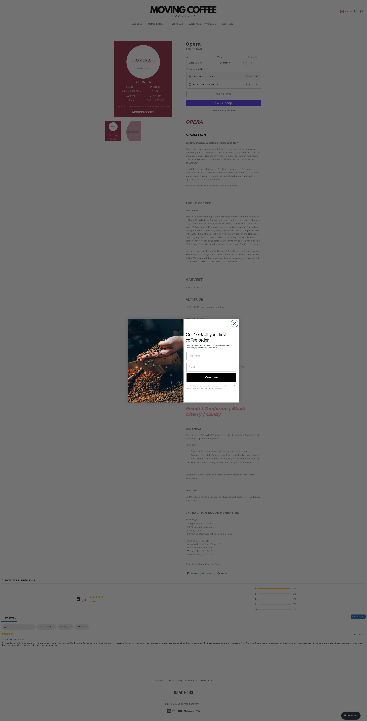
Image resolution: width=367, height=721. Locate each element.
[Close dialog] (234, 323)
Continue (211, 377)
